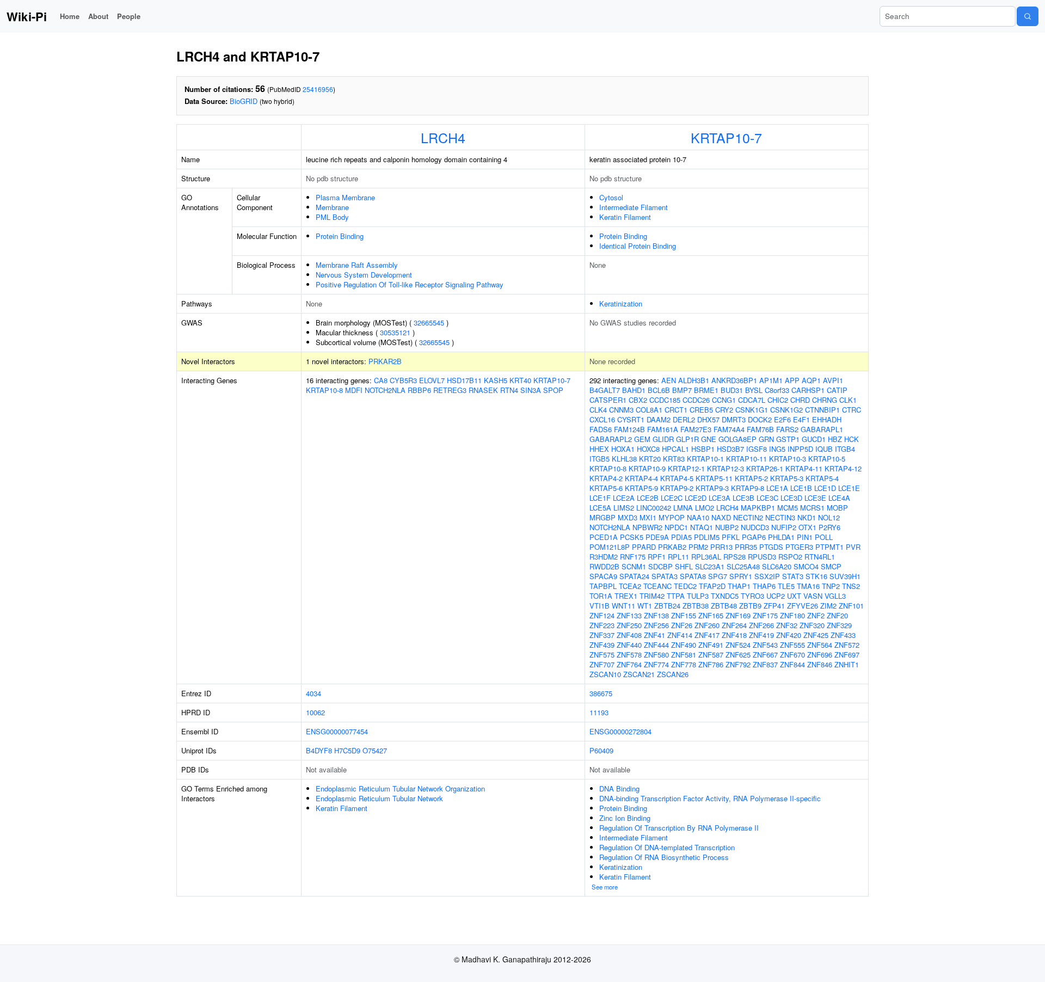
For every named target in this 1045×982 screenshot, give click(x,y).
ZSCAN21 (639, 674)
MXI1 (648, 517)
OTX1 (807, 527)
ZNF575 (601, 654)
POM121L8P (609, 547)
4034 (313, 693)
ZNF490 (683, 645)
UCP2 (775, 596)
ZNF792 (738, 664)
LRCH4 (443, 137)
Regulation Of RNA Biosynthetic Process (664, 857)
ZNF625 (738, 654)
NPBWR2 (647, 527)
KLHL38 (624, 458)
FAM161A (662, 429)
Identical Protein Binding (637, 246)
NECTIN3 (780, 517)
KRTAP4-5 (676, 478)
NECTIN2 (748, 517)
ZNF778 (683, 664)
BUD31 (732, 390)
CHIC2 (777, 400)
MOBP (837, 507)
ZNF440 (629, 645)
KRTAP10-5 (826, 458)
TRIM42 (652, 596)
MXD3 (627, 517)
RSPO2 (790, 556)
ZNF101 (851, 605)
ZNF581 (683, 654)
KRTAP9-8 (747, 488)
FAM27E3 (695, 429)
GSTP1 (788, 439)
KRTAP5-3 (786, 478)
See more (605, 886)
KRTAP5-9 (641, 488)
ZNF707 (601, 664)
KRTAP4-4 (641, 478)
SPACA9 (603, 576)
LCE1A (777, 488)
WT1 (644, 605)
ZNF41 (654, 635)
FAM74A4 (729, 429)
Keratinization (620, 303)
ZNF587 (710, 654)
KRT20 (650, 458)
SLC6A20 (776, 566)
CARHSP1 (808, 390)
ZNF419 (761, 635)
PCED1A (603, 537)
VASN (812, 596)
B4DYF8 (319, 750)
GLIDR (663, 439)
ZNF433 (843, 635)
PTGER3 (799, 547)
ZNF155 (683, 615)
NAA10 (698, 517)
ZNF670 (792, 654)
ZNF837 (765, 664)
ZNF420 (788, 635)
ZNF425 (815, 635)
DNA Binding (619, 788)
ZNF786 (710, 664)
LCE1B (801, 488)
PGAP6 (754, 537)
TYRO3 (752, 596)
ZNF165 (710, 615)
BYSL (754, 390)
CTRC (851, 409)
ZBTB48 (724, 605)
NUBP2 (727, 527)
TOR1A (600, 596)
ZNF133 (629, 615)
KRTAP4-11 (803, 468)
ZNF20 (837, 615)
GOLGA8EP (737, 439)
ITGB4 (845, 449)
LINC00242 (653, 507)
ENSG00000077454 (337, 731)
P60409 (601, 750)
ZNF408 (629, 635)
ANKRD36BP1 (734, 380)
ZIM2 (828, 605)
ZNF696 (819, 654)
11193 (598, 712)
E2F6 (782, 419)
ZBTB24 (667, 605)
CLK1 (848, 400)
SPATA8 (693, 576)
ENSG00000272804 (620, 731)
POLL (824, 537)
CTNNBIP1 (822, 409)
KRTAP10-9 (647, 468)
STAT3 (792, 576)
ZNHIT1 (846, 664)
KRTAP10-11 (746, 458)
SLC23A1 (709, 566)
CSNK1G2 (786, 409)
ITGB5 (599, 458)
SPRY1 (740, 576)
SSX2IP (767, 576)
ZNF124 (601, 615)
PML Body (332, 217)
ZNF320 (812, 625)
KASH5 (495, 380)
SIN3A (530, 390)
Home (69, 16)
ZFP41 (774, 605)
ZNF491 (710, 645)
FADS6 (600, 429)
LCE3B (743, 498)
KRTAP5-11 (714, 478)
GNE (708, 439)
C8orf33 (777, 390)
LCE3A (719, 498)
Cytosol (611, 197)
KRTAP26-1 (764, 468)
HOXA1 (623, 449)
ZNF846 (819, 664)
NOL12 (829, 517)
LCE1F (600, 498)
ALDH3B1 (693, 380)
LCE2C (672, 498)
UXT (794, 596)
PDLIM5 (707, 537)
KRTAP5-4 (822, 478)
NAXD (721, 517)
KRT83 (674, 458)
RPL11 (678, 556)
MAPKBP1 (758, 507)
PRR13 (721, 547)
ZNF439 (601, 645)
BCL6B (659, 390)
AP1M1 (771, 380)
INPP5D (800, 449)
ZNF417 (707, 635)
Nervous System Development (364, 274)
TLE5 (786, 586)
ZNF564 (819, 645)
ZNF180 (792, 615)
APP (792, 380)
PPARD (644, 547)
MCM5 (787, 507)
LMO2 (704, 507)
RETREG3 (449, 390)
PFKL (731, 537)
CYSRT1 (630, 419)
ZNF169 (738, 615)
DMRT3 (734, 419)
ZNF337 (601, 635)
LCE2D (695, 498)
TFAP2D (712, 586)
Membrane (332, 207)
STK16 (816, 576)
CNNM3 (621, 409)
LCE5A (600, 507)
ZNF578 (629, 654)
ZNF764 (629, 664)
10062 (315, 712)
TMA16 (808, 586)
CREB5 (701, 409)
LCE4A (839, 498)
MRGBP (602, 517)
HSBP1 (703, 449)
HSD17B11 (464, 380)
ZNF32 (786, 625)
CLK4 (598, 409)
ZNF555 (792, 645)
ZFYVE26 (802, 605)
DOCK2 (760, 419)
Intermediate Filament (633, 207)
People (128, 16)
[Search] (1027, 16)
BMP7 (682, 390)
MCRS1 (812, 507)
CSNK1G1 (751, 409)
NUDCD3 (755, 527)
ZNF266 (761, 625)
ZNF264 (734, 625)
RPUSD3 (762, 556)
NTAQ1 (701, 527)
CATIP (837, 390)
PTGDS (771, 547)
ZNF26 (681, 625)
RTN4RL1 (819, 556)
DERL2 (684, 419)
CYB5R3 (403, 380)
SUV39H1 (844, 576)
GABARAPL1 (822, 429)
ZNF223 (601, 625)
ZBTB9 (750, 605)
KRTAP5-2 (751, 478)
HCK (851, 439)
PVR (853, 547)
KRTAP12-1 (686, 468)
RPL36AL (706, 556)
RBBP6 (419, 390)
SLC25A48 (743, 566)
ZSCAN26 (673, 674)
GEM (642, 439)
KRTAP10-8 (324, 390)
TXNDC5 (725, 596)
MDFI (353, 390)
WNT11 (623, 605)
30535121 (395, 332)
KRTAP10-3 (787, 458)
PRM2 (698, 547)
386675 (600, 693)
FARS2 (787, 429)
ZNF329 (839, 625)
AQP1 (811, 380)
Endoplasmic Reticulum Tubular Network (379, 798)
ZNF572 (846, 645)
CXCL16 (602, 419)
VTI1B (599, 605)
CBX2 (638, 400)
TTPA (676, 596)
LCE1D (825, 488)
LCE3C (767, 498)
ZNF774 (656, 664)
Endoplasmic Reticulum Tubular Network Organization (400, 788)
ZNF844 (792, 664)
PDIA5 (681, 537)
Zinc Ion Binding (624, 818)
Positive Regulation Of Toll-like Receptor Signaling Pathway (409, 284)
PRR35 (746, 547)
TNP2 (831, 586)
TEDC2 (685, 586)
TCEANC (657, 586)
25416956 (318, 89)
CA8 (381, 380)
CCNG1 (724, 400)
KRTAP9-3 (712, 488)
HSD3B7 (730, 449)
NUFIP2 (783, 527)
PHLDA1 (781, 537)
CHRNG (824, 400)
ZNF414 (679, 635)
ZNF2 (816, 615)
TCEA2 (630, 586)
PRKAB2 (672, 547)
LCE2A (624, 498)
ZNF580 (656, 654)
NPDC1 (676, 527)
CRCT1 (676, 409)
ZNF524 (738, 645)
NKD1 (806, 517)
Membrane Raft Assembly (357, 265)
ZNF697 (846, 654)
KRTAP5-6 (606, 488)
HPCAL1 (675, 449)
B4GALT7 (604, 390)
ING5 (777, 449)
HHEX (599, 449)
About (98, 16)
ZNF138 (656, 615)
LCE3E (815, 498)
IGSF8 (756, 449)
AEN (668, 380)
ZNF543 (765, 645)
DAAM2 (659, 419)
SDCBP (660, 566)
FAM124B (629, 429)
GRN (766, 439)
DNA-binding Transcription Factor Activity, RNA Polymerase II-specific (710, 798)
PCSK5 (631, 537)
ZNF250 (629, 625)
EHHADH (826, 419)
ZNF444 (656, 645)
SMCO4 (806, 566)
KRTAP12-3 (725, 468)
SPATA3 (664, 576)
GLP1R (687, 439)
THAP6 (764, 586)
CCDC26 (696, 400)
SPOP (553, 390)
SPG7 (717, 576)
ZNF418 (734, 635)
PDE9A (657, 537)
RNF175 (633, 556)
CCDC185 (664, 400)
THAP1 (739, 586)
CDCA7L (751, 400)
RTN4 (509, 390)
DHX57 (708, 419)
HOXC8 (648, 449)
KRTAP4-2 (606, 478)
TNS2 (851, 586)
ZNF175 (765, 615)
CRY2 (724, 409)
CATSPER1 (607, 400)
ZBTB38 (696, 605)
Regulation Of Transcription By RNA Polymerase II (679, 828)
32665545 (429, 322)
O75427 (374, 750)
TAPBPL (603, 586)
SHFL (684, 566)
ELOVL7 (432, 380)
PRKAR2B (385, 361)
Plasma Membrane (345, 197)
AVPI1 (833, 380)
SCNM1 (634, 566)
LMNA (683, 507)
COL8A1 (649, 409)
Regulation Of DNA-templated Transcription (667, 847)
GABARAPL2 (610, 439)
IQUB (824, 449)
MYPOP (672, 517)
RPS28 (734, 556)
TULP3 (698, 596)
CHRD (800, 400)
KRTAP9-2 (676, 488)
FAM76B (760, 429)
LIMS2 (623, 507)
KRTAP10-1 (705, 458)
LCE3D (791, 498)
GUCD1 (814, 439)
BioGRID (243, 101)
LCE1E (849, 488)
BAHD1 (634, 390)
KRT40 (520, 380)
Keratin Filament (625, 217)
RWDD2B (604, 566)
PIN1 (805, 537)
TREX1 (625, 596)
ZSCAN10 (605, 674)
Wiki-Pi (27, 16)
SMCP (831, 566)
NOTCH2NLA (385, 390)
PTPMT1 (829, 547)
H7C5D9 (347, 750)
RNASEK (483, 390)
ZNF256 (656, 625)
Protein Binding (340, 236)
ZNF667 (765, 654)
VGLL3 (835, 596)
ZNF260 (707, 625)
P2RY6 (829, 527)
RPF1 (657, 556)
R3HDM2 (603, 556)
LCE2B (648, 498)
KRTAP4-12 (843, 468)
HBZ (835, 439)
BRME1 (706, 390)
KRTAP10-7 (726, 137)
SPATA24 (634, 576)
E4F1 (801, 419)
